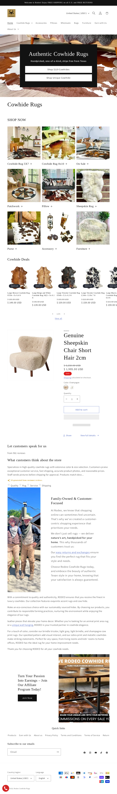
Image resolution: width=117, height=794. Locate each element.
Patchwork (13, 206)
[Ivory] (72, 387)
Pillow (45, 206)
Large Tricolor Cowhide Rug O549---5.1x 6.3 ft (68, 294)
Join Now (27, 697)
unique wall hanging (22, 624)
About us (38, 735)
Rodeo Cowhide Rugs (22, 788)
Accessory (48, 248)
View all (58, 318)
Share (69, 435)
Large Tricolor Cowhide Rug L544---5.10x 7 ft (93, 294)
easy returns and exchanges (72, 552)
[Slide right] (64, 313)
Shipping (67, 377)
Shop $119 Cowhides (58, 69)
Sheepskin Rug (85, 206)
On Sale (80, 163)
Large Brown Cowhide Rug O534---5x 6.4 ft (18, 294)
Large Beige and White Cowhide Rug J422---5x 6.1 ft (43, 295)
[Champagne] (66, 387)
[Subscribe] (57, 751)
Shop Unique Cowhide (58, 77)
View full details (88, 435)
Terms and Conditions (71, 735)
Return (106, 735)
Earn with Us (25, 735)
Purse (10, 248)
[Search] (94, 13)
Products (12, 735)
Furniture (81, 248)
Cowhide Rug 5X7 (18, 163)
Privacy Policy (51, 735)
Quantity (67, 393)
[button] (81, 418)
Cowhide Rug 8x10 (53, 163)
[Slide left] (52, 313)
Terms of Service (92, 735)
